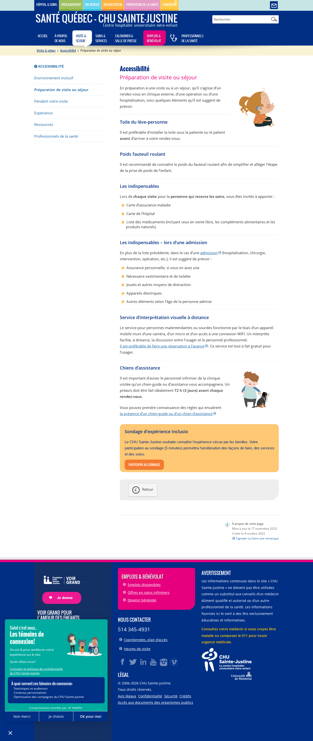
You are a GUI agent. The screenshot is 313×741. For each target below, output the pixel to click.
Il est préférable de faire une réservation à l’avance (162, 346)
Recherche (92, 4)
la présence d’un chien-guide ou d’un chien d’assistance (166, 413)
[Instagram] (164, 662)
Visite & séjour (81, 38)
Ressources (43, 124)
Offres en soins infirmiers (148, 592)
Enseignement (71, 4)
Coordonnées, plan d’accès (146, 639)
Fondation (169, 4)
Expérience (43, 113)
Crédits (185, 696)
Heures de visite (137, 648)
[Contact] (274, 5)
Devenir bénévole (142, 600)
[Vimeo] (174, 662)
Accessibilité (68, 50)
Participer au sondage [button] (144, 464)
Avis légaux (127, 696)
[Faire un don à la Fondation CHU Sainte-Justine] (59, 585)
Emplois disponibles (144, 584)
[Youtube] (153, 662)
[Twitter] (133, 662)
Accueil (43, 36)
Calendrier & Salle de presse (125, 38)
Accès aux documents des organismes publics (155, 702)
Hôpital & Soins (46, 4)
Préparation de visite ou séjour (61, 89)
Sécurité (171, 696)
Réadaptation (112, 4)
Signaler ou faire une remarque (257, 538)
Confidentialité (150, 696)
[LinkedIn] (143, 662)
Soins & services (101, 38)
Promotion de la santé (142, 4)
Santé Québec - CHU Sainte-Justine (106, 18)
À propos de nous (61, 38)
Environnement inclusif (53, 78)
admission (209, 252)
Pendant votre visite (51, 101)
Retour (147, 489)
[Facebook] (123, 662)
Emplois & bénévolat (154, 38)
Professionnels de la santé (192, 38)
